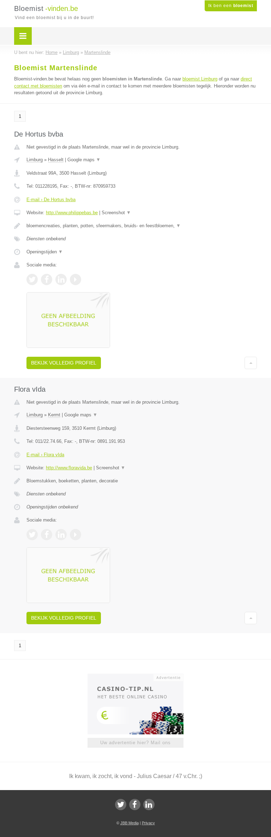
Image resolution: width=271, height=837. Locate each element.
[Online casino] (140, 676)
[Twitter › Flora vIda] (32, 534)
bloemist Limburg (199, 79)
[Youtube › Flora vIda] (75, 534)
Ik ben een (230, 5)
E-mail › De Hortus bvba (51, 199)
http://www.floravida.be (69, 467)
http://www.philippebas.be (72, 212)
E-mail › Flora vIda (45, 454)
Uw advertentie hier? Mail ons (135, 742)
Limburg (34, 159)
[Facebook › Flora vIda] (46, 534)
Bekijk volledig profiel (63, 363)
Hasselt (56, 159)
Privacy (148, 823)
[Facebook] (134, 804)
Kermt (54, 414)
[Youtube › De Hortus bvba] (75, 279)
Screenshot (116, 212)
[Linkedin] (149, 804)
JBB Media (129, 823)
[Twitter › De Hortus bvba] (32, 279)
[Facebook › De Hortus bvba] (46, 279)
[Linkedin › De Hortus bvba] (61, 279)
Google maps (84, 159)
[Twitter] (120, 804)
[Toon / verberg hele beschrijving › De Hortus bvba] (141, 225)
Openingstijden (44, 251)
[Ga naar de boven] (251, 363)
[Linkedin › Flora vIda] (61, 534)
